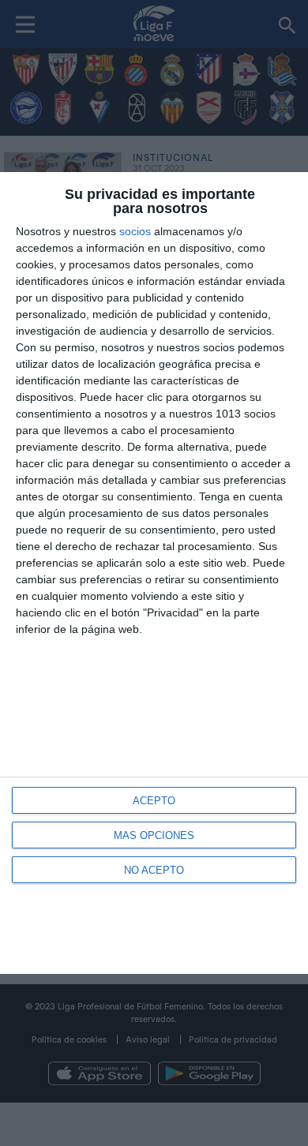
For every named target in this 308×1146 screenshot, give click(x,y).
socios (135, 231)
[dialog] (154, 573)
